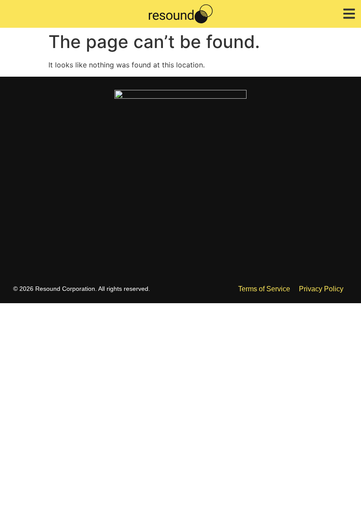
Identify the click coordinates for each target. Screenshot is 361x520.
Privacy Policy (321, 289)
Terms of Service (264, 289)
